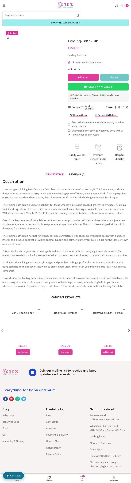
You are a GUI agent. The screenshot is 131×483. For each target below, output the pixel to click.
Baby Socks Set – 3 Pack (108, 312)
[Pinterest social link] (119, 107)
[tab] (55, 174)
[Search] (77, 15)
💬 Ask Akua (13, 475)
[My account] (116, 5)
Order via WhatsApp (100, 86)
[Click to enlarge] (8, 37)
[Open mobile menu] (4, 5)
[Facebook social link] (115, 107)
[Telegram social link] (127, 107)
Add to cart (83, 77)
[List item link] (21, 415)
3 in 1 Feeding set (23, 312)
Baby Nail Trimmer (65, 312)
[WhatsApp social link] (123, 107)
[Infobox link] (77, 152)
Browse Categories (65, 22)
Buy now (114, 77)
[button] (23, 352)
